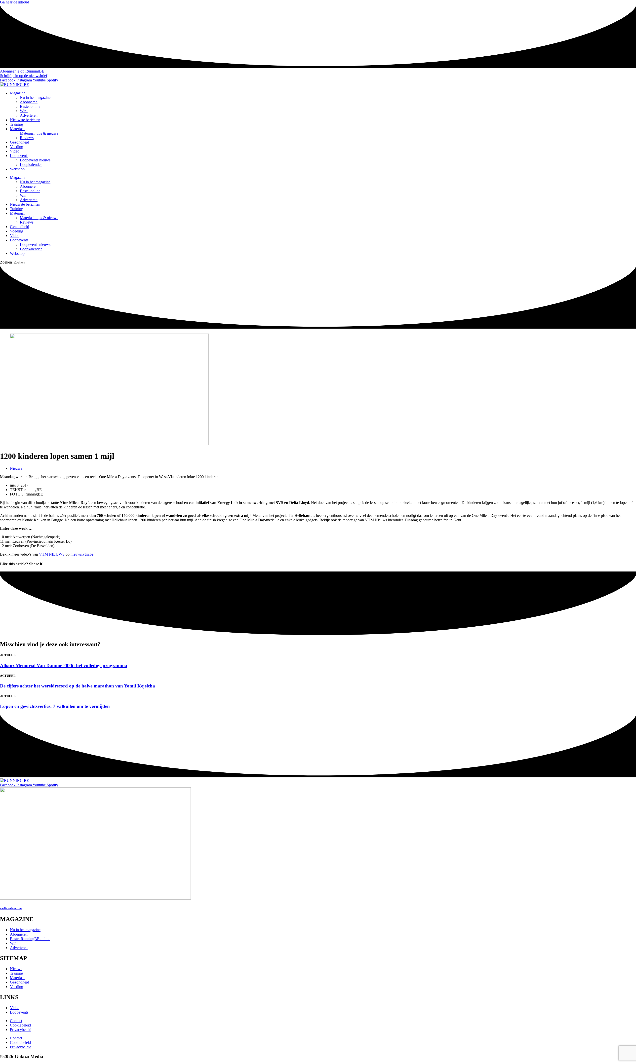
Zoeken (6, 262)
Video (14, 151)
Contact (16, 1021)
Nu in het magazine (35, 97)
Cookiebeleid (20, 1025)
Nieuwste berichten (25, 120)
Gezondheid (19, 142)
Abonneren (29, 102)
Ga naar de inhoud (14, 2)
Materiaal (17, 129)
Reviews (27, 138)
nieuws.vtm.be (82, 554)
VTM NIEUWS (52, 554)
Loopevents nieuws (35, 160)
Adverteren (29, 115)
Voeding (16, 147)
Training (16, 124)
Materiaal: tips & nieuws (39, 133)
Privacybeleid (20, 1029)
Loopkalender (31, 164)
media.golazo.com (11, 908)
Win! (24, 111)
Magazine (17, 93)
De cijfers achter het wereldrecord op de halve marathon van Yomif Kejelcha (77, 685)
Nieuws (16, 468)
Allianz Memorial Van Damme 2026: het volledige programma (63, 665)
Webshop (17, 169)
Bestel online (30, 106)
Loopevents (19, 155)
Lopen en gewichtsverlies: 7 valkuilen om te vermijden (55, 706)
